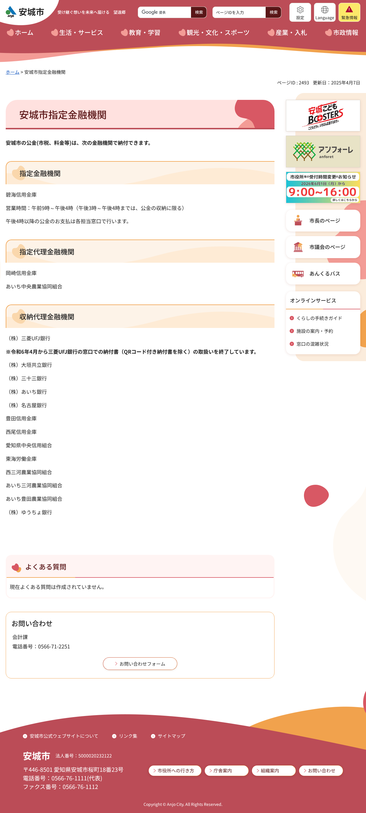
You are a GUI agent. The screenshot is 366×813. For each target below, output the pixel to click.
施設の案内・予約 (315, 330)
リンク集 (128, 735)
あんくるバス (324, 273)
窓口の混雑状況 (313, 343)
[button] (300, 12)
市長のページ (324, 220)
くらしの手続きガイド (319, 317)
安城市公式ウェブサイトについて (64, 735)
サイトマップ (171, 735)
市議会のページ (327, 246)
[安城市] (25, 12)
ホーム (12, 71)
